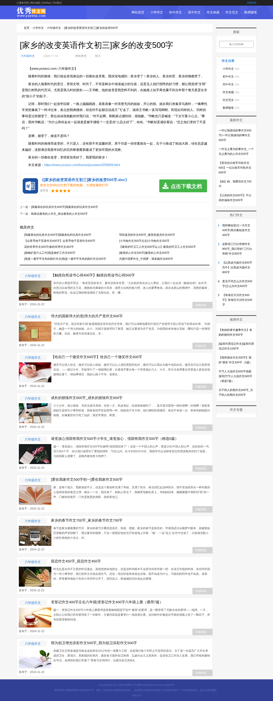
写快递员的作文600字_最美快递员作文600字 (147, 234)
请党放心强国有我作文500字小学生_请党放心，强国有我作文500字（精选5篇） (114, 439)
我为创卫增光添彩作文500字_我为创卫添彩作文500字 (94, 643)
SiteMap (46, 2)
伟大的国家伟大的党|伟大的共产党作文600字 (87, 316)
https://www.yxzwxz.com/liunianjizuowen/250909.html (82, 165)
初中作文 (175, 12)
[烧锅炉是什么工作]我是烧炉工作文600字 (49, 252)
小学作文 (156, 12)
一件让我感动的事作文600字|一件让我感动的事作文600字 (235, 135)
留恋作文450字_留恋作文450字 (76, 561)
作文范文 (231, 12)
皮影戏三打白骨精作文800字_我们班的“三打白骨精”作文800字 (237, 248)
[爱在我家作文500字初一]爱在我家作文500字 (87, 479)
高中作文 (194, 12)
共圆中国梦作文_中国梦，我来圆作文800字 (146, 258)
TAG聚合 (57, 2)
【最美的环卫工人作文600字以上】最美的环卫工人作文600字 (157, 246)
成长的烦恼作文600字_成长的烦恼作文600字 (87, 398)
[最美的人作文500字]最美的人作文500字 (144, 252)
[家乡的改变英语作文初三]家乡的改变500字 (91, 27)
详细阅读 (200, 305)
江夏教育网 (23, 2)
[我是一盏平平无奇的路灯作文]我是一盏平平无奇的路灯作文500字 (65, 258)
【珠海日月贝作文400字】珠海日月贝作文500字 (237, 299)
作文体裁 (213, 12)
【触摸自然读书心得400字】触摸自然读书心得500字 (93, 275)
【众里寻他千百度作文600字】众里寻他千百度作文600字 (59, 240)
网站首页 (138, 12)
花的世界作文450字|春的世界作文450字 (49, 246)
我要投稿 (251, 2)
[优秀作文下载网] (31, 15)
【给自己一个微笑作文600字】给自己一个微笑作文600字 (96, 357)
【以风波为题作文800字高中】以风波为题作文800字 (237, 267)
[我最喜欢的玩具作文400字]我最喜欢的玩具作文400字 (64, 206)
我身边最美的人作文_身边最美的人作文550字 (59, 213)
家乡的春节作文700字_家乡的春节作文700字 (87, 520)
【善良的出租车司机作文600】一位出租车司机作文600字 (235, 167)
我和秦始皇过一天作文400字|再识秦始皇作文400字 (236, 230)
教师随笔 (250, 12)
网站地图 (35, 2)
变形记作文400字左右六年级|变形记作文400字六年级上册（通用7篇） (107, 602)
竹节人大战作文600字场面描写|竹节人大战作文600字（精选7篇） (235, 376)
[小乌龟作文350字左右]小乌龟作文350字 (144, 240)
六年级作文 (54, 27)
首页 (26, 27)
